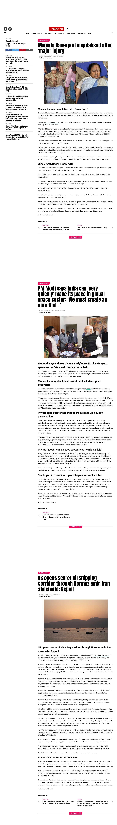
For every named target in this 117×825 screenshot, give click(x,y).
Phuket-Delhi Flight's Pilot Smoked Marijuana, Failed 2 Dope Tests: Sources (16, 128)
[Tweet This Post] (15, 50)
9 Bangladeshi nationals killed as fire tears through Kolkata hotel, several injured (16, 79)
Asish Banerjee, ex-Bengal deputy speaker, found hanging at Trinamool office (16, 98)
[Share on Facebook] (8, 50)
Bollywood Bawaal (37, 33)
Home (27, 33)
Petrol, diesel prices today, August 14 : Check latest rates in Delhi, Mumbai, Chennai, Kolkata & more (16, 107)
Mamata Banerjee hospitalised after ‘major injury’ (63, 109)
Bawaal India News (46, 58)
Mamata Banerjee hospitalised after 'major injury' (15, 43)
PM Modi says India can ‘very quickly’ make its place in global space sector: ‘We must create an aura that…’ (16, 60)
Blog (89, 33)
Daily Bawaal (48, 33)
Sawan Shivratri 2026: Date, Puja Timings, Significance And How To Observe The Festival (16, 137)
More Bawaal (81, 33)
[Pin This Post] (22, 50)
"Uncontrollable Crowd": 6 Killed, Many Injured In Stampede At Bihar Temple (16, 89)
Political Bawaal (59, 33)
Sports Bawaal (71, 33)
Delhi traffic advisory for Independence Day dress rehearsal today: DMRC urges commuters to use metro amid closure (16, 117)
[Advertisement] (55, 12)
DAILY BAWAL (8, 38)
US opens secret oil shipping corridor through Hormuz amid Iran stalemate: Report (17, 70)
